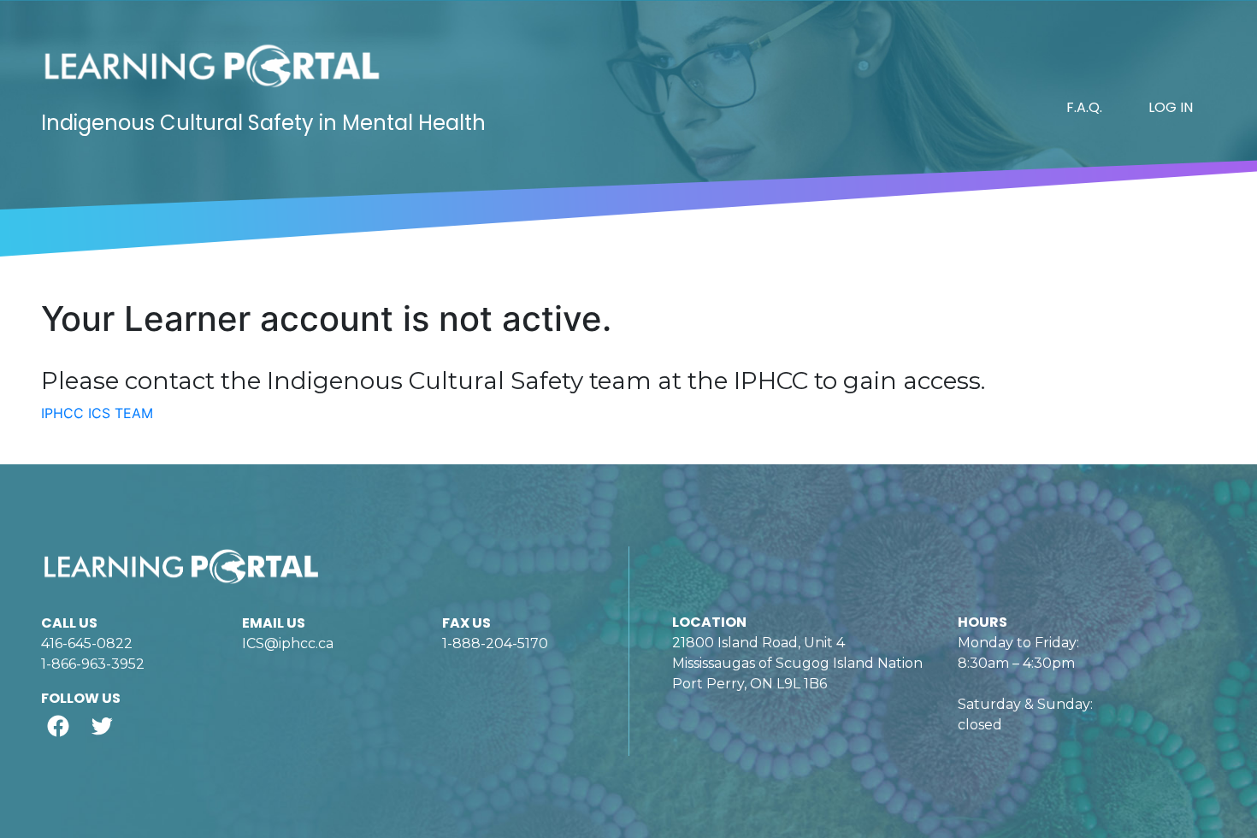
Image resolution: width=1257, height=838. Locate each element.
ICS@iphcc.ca (287, 643)
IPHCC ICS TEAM (97, 413)
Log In (1170, 107)
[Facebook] (57, 725)
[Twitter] (101, 725)
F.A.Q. (1084, 107)
